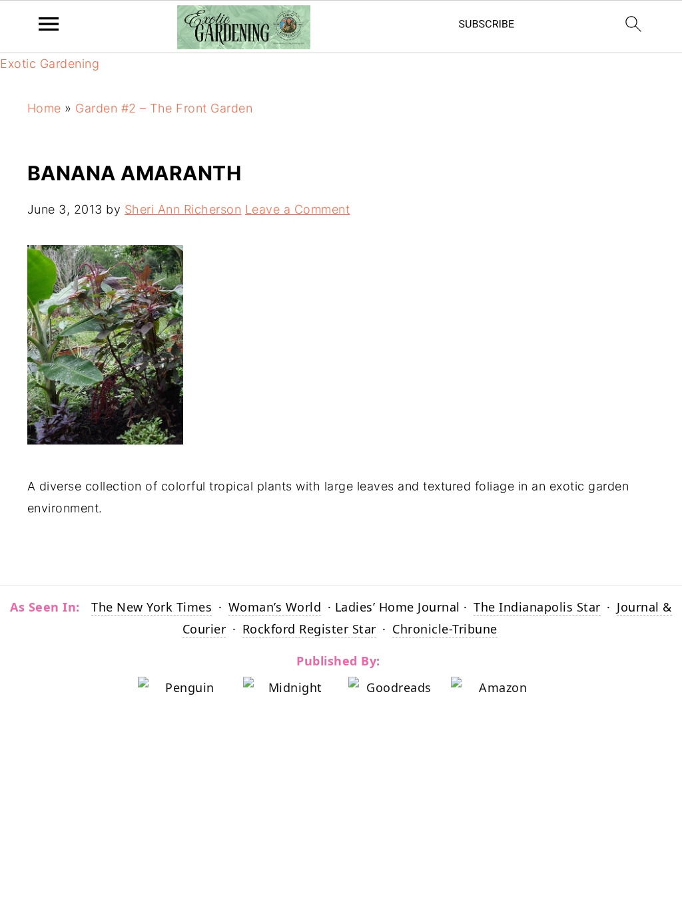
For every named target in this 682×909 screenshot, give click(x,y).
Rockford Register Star (309, 629)
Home (44, 108)
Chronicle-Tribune (445, 629)
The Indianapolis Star (537, 607)
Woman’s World (275, 607)
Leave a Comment (297, 209)
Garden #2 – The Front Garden (163, 108)
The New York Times (151, 607)
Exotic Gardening (49, 64)
